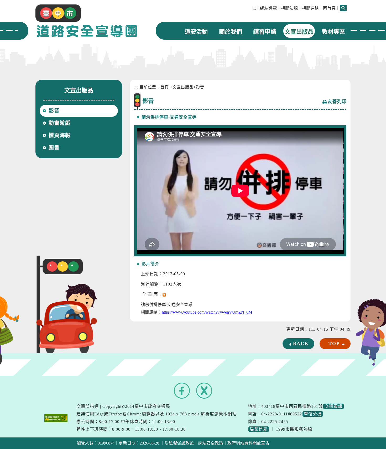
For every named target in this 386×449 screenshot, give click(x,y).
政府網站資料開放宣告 (248, 443)
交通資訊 (333, 406)
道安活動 (196, 31)
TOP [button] (334, 343)
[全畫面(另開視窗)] (164, 294)
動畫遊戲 (60, 123)
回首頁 (329, 8)
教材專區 (333, 31)
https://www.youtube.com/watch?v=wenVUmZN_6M (207, 312)
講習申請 (264, 31)
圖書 (54, 148)
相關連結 (310, 8)
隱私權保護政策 (179, 443)
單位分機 (313, 414)
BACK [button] (301, 343)
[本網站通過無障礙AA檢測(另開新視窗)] (55, 417)
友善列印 (336, 101)
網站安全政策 (210, 443)
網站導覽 (268, 8)
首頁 (164, 87)
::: (254, 8)
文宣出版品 (299, 31)
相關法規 (289, 8)
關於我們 (230, 31)
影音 (54, 111)
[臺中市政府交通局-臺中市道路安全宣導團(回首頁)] (86, 20)
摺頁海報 (60, 135)
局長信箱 (259, 429)
